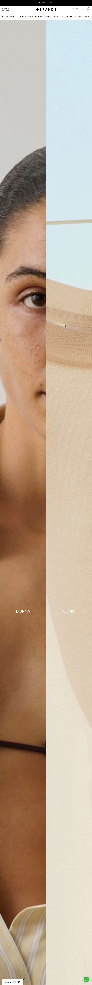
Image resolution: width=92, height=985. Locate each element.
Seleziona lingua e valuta (80, 17)
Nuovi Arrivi (26, 17)
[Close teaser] (23, 979)
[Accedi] (83, 8)
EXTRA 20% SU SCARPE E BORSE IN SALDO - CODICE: (46, 3)
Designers (66, 17)
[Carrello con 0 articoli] (88, 9)
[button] (12, 982)
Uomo (48, 17)
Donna (38, 17)
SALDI (56, 17)
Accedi (76, 9)
